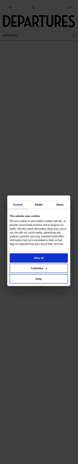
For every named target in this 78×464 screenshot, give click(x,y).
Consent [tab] (18, 204)
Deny (39, 278)
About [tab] (59, 204)
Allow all (39, 257)
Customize (37, 268)
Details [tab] (39, 204)
